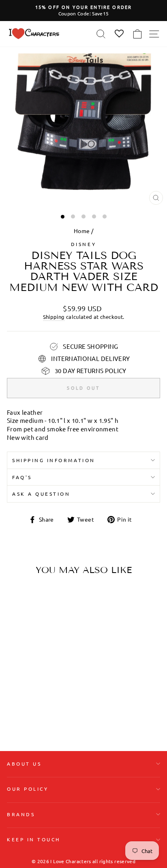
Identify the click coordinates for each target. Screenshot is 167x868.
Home (82, 230)
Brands (21, 814)
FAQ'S (22, 477)
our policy (27, 788)
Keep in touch (33, 839)
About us (24, 763)
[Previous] (16, 632)
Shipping (54, 316)
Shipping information (53, 460)
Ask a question (41, 493)
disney (83, 244)
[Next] (56, 632)
